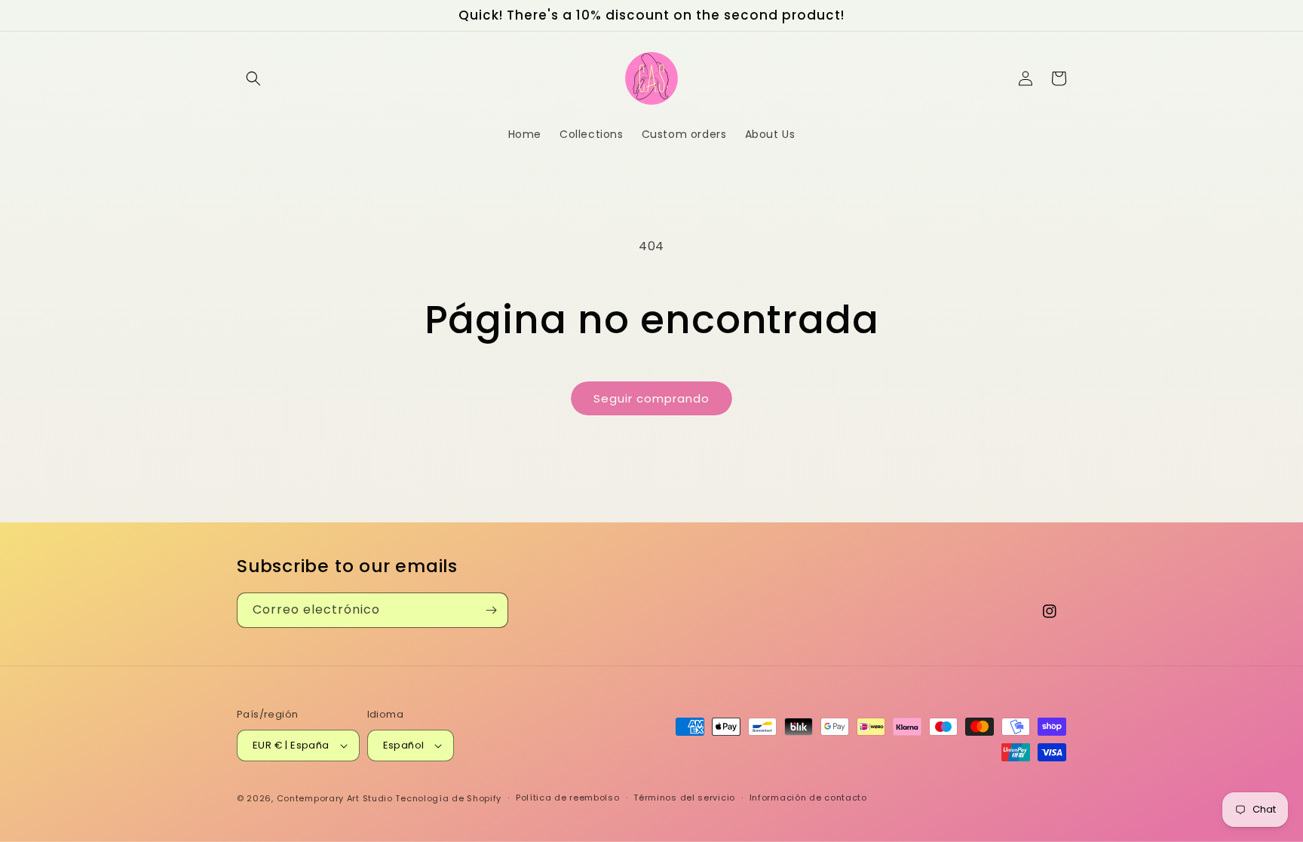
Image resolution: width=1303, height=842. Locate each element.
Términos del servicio (684, 797)
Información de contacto (808, 797)
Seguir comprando (651, 398)
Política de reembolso (568, 797)
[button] (253, 78)
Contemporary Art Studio (335, 798)
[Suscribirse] (490, 610)
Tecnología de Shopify (448, 798)
